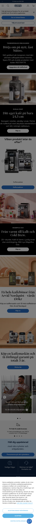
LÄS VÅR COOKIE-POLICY (25, 503)
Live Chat (29, 521)
